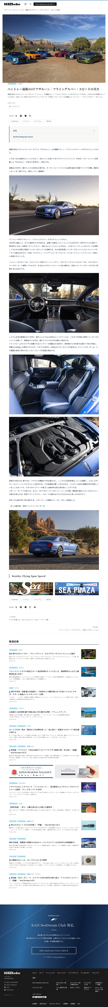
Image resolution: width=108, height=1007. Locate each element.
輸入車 (49, 121)
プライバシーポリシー (55, 1003)
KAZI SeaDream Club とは (40, 983)
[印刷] (35, 607)
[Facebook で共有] (21, 116)
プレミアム (38, 121)
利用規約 (65, 1003)
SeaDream (15, 121)
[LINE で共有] (25, 116)
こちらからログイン (59, 957)
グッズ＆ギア (85, 973)
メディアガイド (36, 994)
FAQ (79, 1003)
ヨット (34, 973)
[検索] (30, 4)
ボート (41, 973)
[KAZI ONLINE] (12, 973)
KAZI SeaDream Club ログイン (45, 4)
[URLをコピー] (30, 116)
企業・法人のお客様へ (39, 997)
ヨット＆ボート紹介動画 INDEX (75, 983)
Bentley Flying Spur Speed (23, 137)
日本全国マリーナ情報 (99, 983)
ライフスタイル (13, 10)
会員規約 (72, 1003)
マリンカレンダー (37, 987)
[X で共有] (16, 116)
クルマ (20, 84)
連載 (33, 978)
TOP (5, 10)
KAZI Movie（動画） (61, 983)
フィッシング (50, 973)
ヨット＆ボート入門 (88, 983)
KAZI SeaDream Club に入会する (54, 950)
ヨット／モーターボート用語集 (99, 989)
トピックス (95, 973)
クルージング (61, 973)
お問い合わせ (43, 1003)
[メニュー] (25, 4)
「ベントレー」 (45, 149)
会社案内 (34, 1003)
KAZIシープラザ (74, 987)
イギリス (26, 121)
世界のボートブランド (88, 988)
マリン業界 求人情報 (61, 988)
